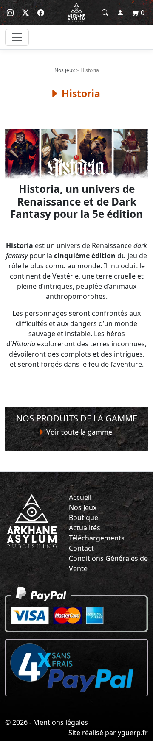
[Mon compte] (120, 13)
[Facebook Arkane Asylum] (40, 13)
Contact (81, 548)
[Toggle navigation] (17, 37)
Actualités (84, 527)
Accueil (80, 497)
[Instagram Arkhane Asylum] (10, 13)
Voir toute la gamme (78, 432)
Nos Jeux (82, 507)
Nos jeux (64, 70)
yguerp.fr (133, 732)
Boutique (83, 517)
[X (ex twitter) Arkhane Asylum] (25, 13)
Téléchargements (97, 538)
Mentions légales (60, 722)
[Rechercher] (105, 13)
